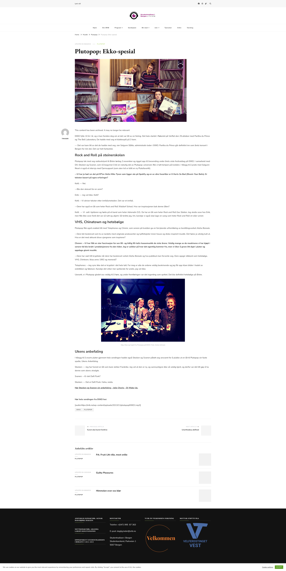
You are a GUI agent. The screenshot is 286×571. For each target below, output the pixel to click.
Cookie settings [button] (267, 567)
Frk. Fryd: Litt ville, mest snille (111, 454)
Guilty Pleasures (104, 472)
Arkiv (179, 28)
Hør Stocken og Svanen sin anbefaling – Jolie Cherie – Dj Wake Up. (106, 387)
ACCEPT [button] (279, 567)
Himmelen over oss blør (108, 490)
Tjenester (168, 28)
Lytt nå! (78, 4)
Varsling (190, 28)
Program (118, 28)
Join (156, 28)
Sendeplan (132, 28)
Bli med (145, 28)
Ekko (79, 410)
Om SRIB (105, 28)
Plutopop (101, 44)
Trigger (65, 139)
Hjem (95, 28)
